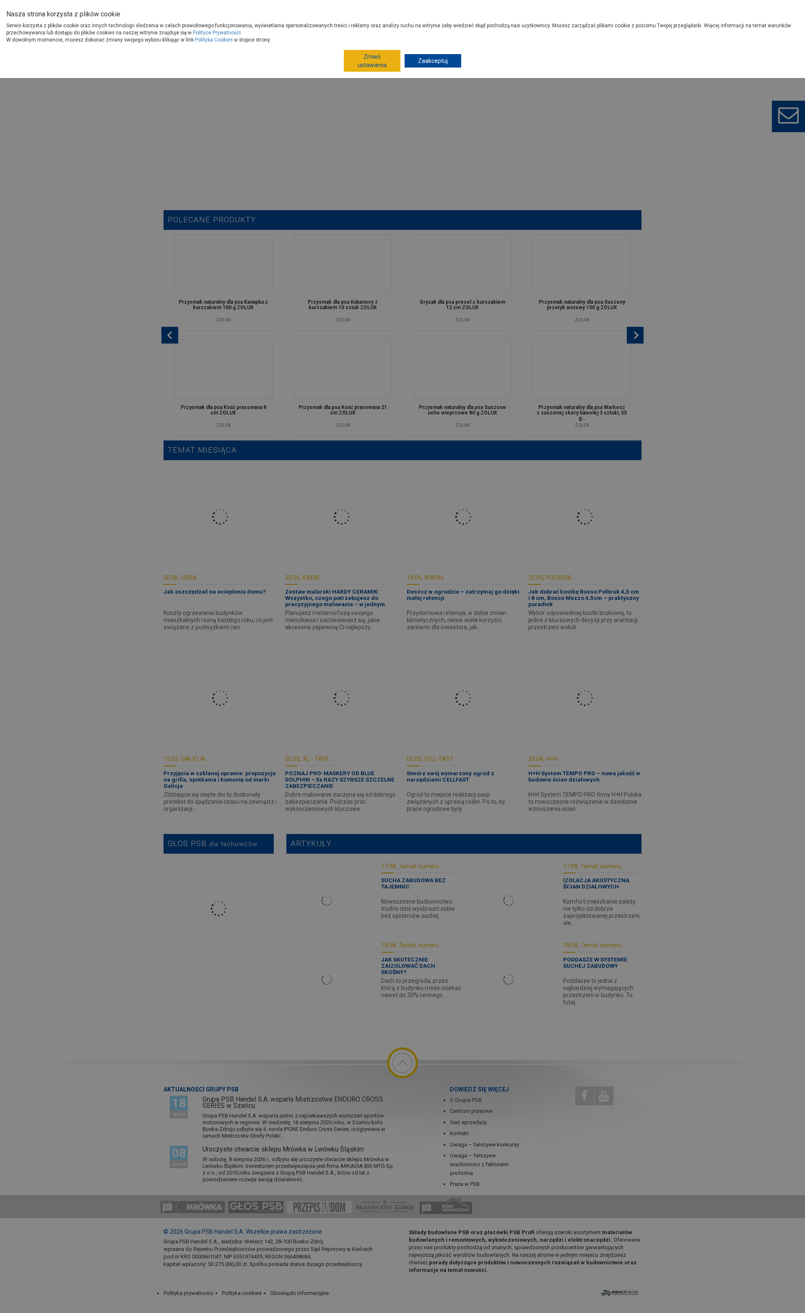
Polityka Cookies (214, 40)
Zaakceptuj (433, 60)
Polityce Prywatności (217, 33)
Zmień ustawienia (372, 60)
